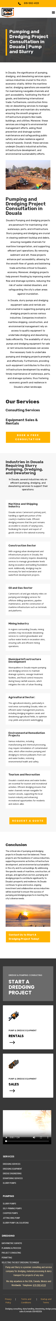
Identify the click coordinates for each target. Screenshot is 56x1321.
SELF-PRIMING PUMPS (12, 1208)
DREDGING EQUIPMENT (12, 1169)
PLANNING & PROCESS (11, 1248)
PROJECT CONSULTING (11, 1253)
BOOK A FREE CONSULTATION (28, 437)
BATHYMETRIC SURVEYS (12, 1243)
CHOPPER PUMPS (10, 1213)
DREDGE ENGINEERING (12, 1173)
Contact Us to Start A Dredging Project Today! (24, 936)
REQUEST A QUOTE (28, 820)
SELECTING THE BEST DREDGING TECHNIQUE (20, 1262)
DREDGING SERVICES (11, 1164)
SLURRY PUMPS (9, 1183)
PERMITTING (7, 1257)
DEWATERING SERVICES (13, 1178)
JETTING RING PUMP (11, 1218)
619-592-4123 (31, 3)
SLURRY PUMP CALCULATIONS (16, 1223)
